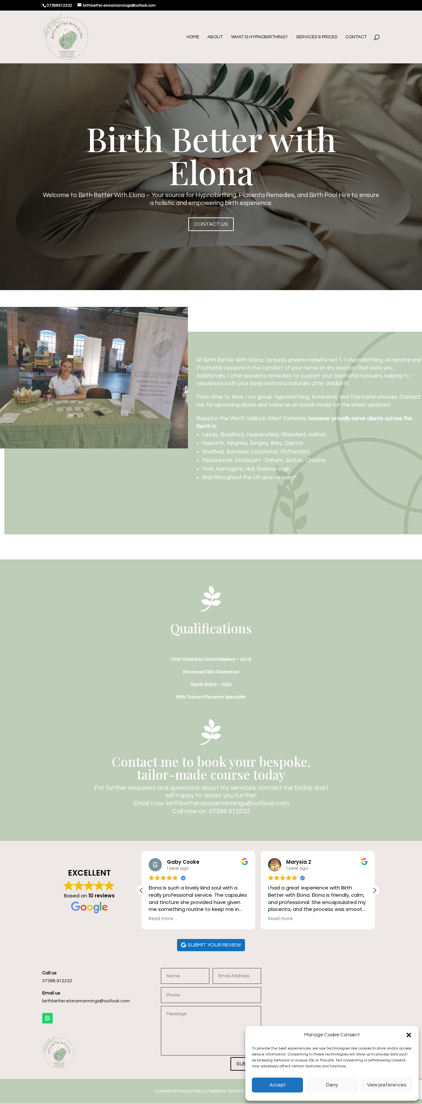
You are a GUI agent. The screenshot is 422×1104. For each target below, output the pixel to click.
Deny (332, 1085)
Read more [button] (161, 919)
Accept (277, 1085)
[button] (409, 1035)
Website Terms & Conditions (238, 1091)
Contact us (211, 224)
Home (193, 37)
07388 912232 (229, 811)
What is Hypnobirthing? (259, 37)
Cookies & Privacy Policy (180, 1091)
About (215, 37)
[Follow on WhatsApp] (47, 1018)
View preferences (386, 1085)
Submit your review (214, 945)
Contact (356, 37)
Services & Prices (316, 37)
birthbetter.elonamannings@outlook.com (227, 803)
